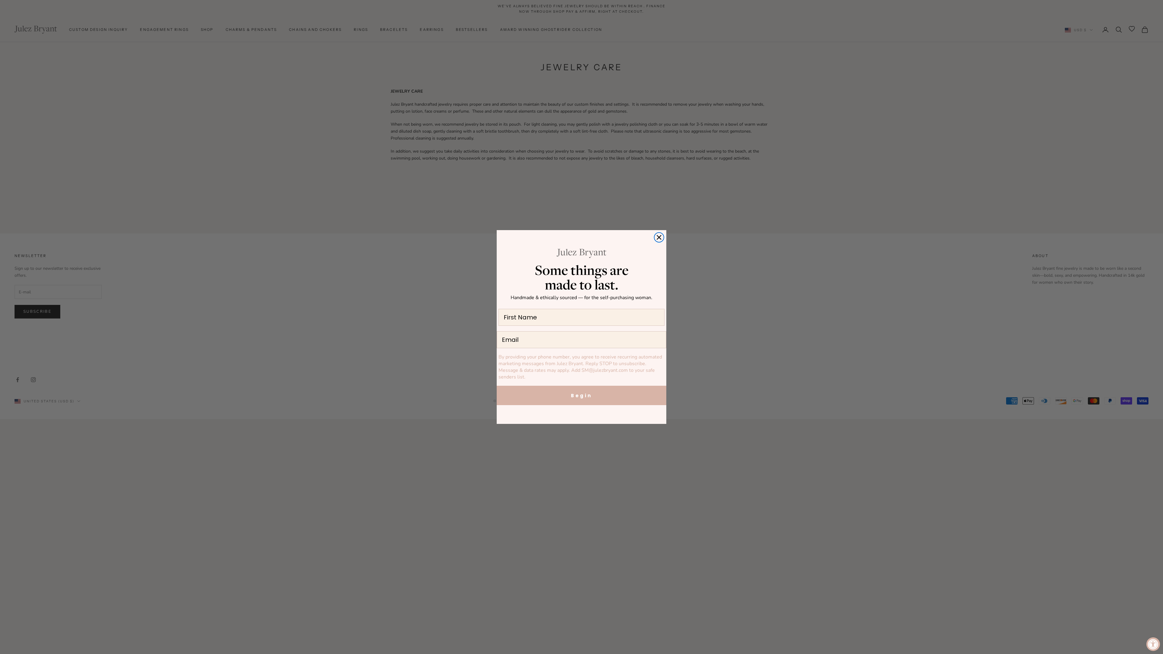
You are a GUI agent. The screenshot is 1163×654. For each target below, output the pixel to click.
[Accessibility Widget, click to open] (1153, 644)
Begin (581, 395)
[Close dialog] (659, 237)
